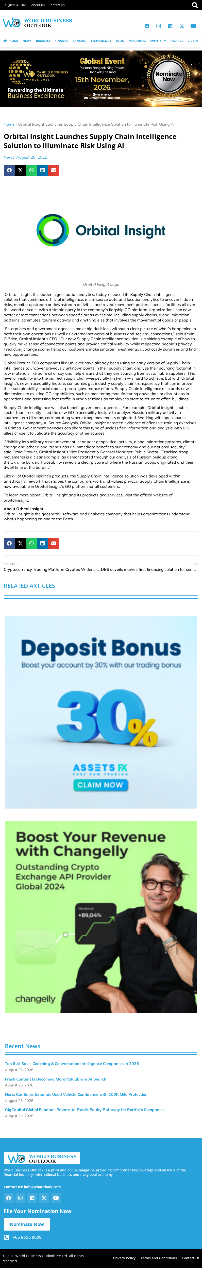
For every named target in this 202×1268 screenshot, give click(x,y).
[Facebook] (147, 26)
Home (9, 124)
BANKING (79, 41)
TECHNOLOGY (101, 41)
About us (38, 5)
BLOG (120, 41)
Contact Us (57, 5)
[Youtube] (193, 26)
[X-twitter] (182, 26)
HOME (13, 41)
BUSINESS (43, 41)
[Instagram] (159, 26)
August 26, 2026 (15, 5)
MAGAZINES (137, 41)
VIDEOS (193, 41)
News (9, 157)
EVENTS (156, 41)
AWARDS (176, 41)
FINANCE (61, 41)
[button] (9, 170)
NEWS (27, 41)
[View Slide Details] (101, 712)
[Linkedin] (170, 26)
